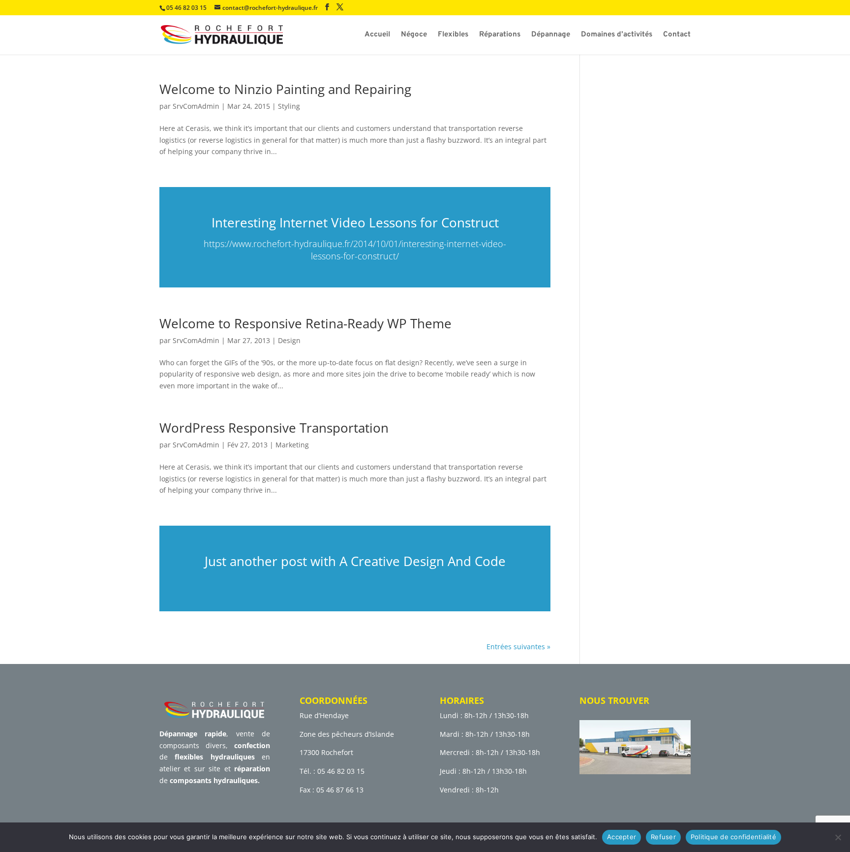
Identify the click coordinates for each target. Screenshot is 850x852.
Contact (677, 35)
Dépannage (550, 35)
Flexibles (453, 35)
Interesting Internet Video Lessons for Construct (355, 222)
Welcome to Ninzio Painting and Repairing (285, 89)
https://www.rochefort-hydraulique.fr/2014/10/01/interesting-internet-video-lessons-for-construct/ (355, 250)
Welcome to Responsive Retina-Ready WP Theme (305, 323)
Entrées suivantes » (518, 646)
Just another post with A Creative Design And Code (355, 561)
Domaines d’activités (616, 35)
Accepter (621, 837)
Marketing (292, 444)
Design (289, 340)
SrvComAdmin (196, 106)
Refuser (663, 837)
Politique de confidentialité (733, 837)
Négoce (414, 35)
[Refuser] (838, 837)
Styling (289, 106)
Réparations (499, 35)
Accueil (377, 35)
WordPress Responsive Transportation (274, 428)
